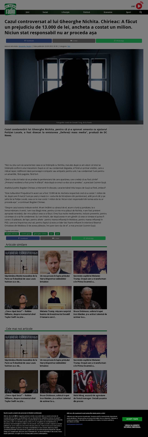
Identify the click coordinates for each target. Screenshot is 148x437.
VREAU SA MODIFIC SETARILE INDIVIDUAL (132, 426)
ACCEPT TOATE (132, 419)
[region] (74, 423)
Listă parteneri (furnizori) (74, 424)
